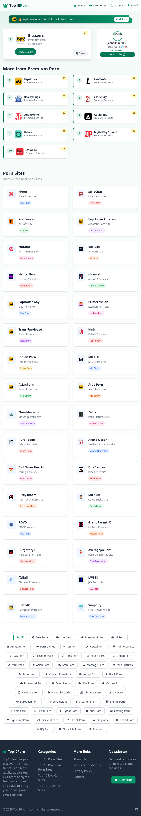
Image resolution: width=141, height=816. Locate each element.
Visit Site (24, 51)
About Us (79, 759)
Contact (78, 777)
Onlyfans (102, 720)
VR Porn (72, 646)
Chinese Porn (92, 692)
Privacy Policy (82, 771)
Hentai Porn (97, 646)
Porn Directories (62, 692)
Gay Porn (18, 655)
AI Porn (119, 637)
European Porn (29, 701)
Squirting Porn (20, 720)
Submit (118, 5)
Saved (134, 5)
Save (82, 53)
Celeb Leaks (62, 683)
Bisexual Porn (49, 720)
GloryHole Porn (71, 729)
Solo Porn (20, 711)
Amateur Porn (19, 646)
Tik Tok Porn (77, 720)
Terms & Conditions (87, 765)
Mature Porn (113, 683)
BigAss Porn (70, 711)
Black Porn (115, 674)
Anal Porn (96, 711)
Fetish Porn (98, 655)
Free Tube (42, 637)
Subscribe (126, 780)
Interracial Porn (33, 683)
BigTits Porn (117, 701)
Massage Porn (95, 665)
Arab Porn (68, 665)
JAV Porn (118, 692)
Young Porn (90, 674)
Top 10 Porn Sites (50, 759)
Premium (98, 729)
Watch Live (116, 54)
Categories (99, 5)
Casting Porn (122, 711)
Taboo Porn (30, 674)
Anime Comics (125, 646)
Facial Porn (44, 711)
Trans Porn (71, 655)
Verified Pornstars (60, 674)
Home (81, 5)
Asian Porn (42, 665)
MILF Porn (18, 665)
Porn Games (47, 646)
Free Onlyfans (58, 701)
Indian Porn (124, 655)
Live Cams (66, 637)
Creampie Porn (88, 701)
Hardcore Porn (30, 692)
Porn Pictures (124, 665)
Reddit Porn (127, 720)
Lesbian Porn (45, 655)
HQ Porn (45, 729)
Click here (121, 19)
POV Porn (88, 683)
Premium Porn (94, 637)
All (22, 637)
